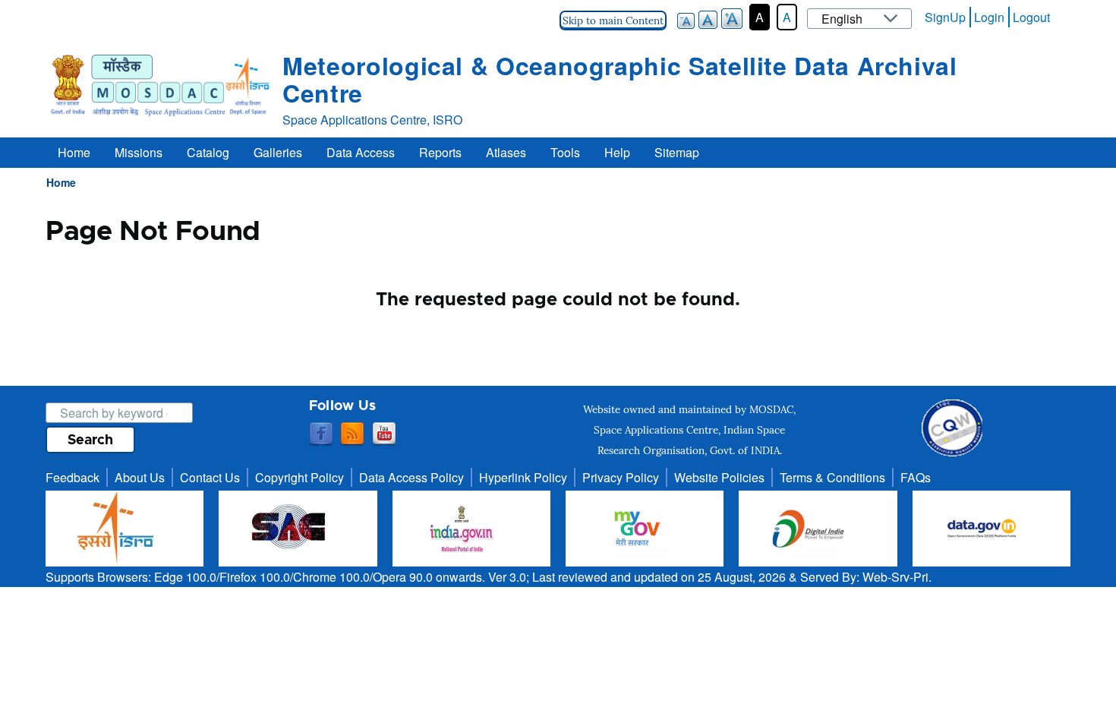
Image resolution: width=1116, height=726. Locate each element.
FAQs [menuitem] (915, 477)
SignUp (945, 17)
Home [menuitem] (74, 152)
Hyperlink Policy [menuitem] (523, 477)
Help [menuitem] (617, 152)
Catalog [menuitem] (208, 152)
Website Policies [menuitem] (719, 477)
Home (61, 182)
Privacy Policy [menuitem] (620, 477)
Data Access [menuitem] (360, 152)
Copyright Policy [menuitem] (299, 477)
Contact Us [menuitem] (210, 477)
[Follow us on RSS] (352, 434)
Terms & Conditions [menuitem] (832, 477)
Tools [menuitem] (565, 152)
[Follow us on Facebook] (321, 434)
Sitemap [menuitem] (676, 152)
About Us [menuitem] (140, 477)
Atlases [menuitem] (506, 152)
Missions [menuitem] (138, 152)
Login (989, 17)
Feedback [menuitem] (72, 477)
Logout (1031, 17)
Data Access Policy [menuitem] (411, 477)
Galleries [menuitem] (278, 152)
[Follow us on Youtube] (384, 434)
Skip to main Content (613, 20)
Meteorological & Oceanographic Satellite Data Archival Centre (619, 79)
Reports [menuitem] (440, 152)
